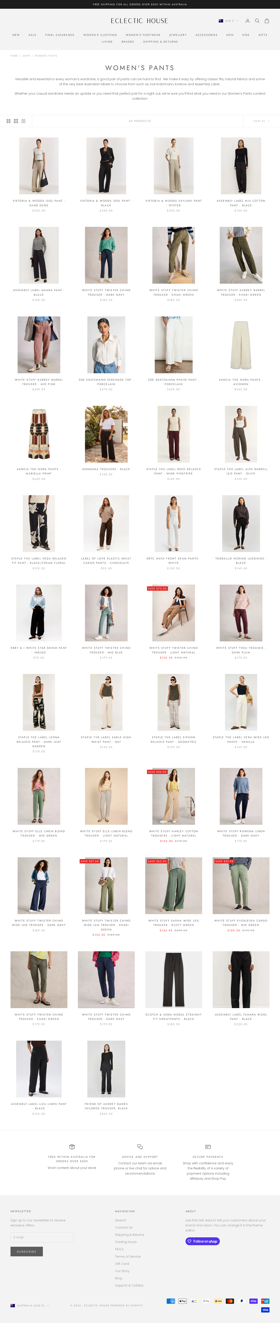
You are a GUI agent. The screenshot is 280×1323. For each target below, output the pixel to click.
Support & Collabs (129, 1285)
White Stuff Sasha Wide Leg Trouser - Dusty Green (173, 923)
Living (107, 42)
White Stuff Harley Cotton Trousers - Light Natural (173, 833)
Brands (128, 42)
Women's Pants (46, 55)
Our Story (122, 1271)
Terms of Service (128, 1256)
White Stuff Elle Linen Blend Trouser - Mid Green (39, 833)
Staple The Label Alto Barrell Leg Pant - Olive (241, 471)
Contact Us (124, 1227)
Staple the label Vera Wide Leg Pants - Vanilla (241, 739)
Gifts (263, 35)
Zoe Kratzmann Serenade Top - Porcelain (106, 382)
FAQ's (119, 1249)
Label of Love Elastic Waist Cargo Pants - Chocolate (106, 561)
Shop (26, 55)
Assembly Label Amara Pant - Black (39, 292)
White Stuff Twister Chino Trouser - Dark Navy (106, 292)
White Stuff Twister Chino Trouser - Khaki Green (173, 292)
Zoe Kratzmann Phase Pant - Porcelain (173, 382)
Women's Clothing (100, 35)
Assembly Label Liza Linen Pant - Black (39, 1106)
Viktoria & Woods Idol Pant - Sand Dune (39, 203)
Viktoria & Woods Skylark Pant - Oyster (173, 203)
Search (120, 1220)
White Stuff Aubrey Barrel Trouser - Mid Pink (39, 382)
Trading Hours (126, 1242)
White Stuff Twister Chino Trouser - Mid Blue (106, 650)
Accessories (207, 35)
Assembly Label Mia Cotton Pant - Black (241, 203)
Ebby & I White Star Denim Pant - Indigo (39, 650)
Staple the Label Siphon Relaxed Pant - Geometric (174, 739)
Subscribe (27, 1252)
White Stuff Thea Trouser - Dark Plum (241, 650)
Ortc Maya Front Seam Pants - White (174, 561)
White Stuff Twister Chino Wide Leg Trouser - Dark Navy (39, 923)
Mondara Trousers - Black (106, 469)
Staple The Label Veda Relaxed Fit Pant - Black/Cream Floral (38, 561)
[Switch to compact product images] (23, 121)
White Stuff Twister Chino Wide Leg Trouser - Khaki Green (106, 925)
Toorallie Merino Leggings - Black (241, 561)
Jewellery (178, 35)
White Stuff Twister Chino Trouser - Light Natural (173, 650)
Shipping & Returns (160, 42)
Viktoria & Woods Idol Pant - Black (106, 203)
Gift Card (122, 1264)
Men (229, 35)
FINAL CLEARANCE (60, 35)
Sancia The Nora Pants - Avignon (241, 382)
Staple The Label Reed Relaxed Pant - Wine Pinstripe (173, 471)
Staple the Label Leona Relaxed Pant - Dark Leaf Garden (39, 741)
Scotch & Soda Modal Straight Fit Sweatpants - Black (173, 1017)
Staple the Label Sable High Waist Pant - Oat (106, 739)
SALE (33, 35)
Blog (118, 1278)
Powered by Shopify (126, 1305)
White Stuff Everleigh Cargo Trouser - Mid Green (241, 923)
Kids (246, 35)
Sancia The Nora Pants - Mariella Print (39, 471)
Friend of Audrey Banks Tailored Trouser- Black (106, 1106)
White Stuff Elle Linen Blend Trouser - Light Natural (106, 833)
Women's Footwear (143, 35)
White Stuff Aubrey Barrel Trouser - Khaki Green (241, 292)
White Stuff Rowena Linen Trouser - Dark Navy (241, 833)
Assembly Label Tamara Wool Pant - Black (241, 1017)
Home (14, 55)
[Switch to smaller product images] (16, 121)
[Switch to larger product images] (8, 121)
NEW (16, 35)
